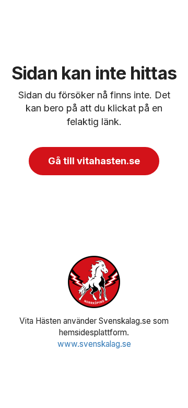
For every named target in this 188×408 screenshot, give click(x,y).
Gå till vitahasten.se (94, 160)
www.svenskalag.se (94, 344)
